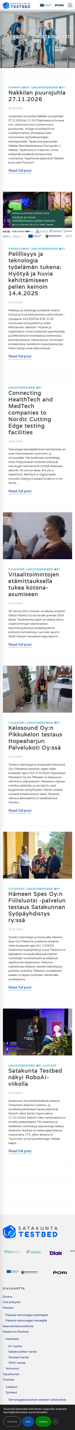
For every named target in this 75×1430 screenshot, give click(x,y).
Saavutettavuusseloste (18, 1326)
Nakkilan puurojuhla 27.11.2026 (37, 96)
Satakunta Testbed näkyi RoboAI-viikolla (35, 1077)
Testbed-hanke (18, 1357)
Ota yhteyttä (11, 1302)
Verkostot (12, 1368)
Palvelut (8, 1308)
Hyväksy (43, 1421)
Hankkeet (12, 1339)
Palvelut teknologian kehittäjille (26, 1315)
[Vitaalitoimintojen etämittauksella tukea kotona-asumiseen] (37, 514)
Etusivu (7, 1296)
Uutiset (50, 1065)
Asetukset (12, 1421)
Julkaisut (11, 1387)
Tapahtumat (19, 87)
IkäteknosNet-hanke (22, 1352)
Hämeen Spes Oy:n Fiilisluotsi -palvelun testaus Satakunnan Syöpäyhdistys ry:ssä (37, 907)
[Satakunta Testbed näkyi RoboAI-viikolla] (37, 1010)
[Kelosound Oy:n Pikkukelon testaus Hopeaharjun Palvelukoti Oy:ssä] (37, 667)
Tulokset (16, 569)
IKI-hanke (15, 1346)
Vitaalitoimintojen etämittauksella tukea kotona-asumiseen (33, 584)
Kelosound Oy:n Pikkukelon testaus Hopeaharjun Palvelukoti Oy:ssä (35, 738)
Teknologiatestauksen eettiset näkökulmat (37, 1400)
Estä (28, 1421)
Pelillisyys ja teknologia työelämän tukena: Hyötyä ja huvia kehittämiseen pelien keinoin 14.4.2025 (35, 274)
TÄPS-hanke (16, 1363)
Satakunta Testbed (16, 1331)
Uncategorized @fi (48, 87)
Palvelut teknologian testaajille (26, 1320)
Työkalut (11, 1392)
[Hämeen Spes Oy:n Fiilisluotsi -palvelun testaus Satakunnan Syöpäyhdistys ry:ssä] (37, 833)
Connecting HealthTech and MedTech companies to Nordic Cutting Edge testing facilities (30, 413)
